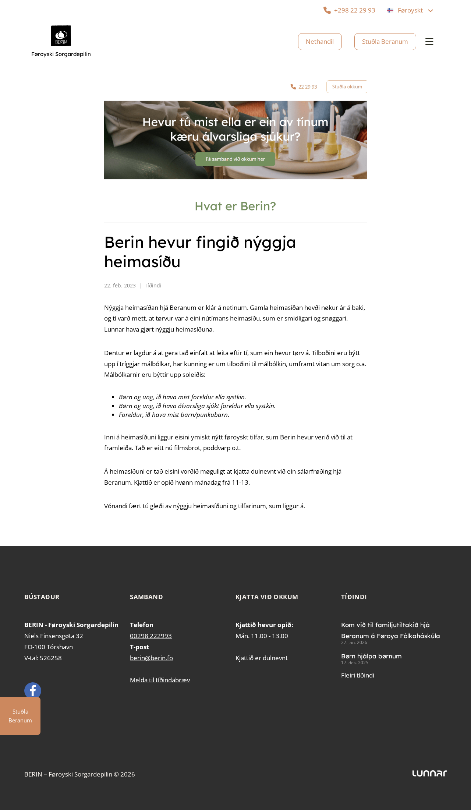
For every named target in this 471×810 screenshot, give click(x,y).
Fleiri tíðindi (357, 675)
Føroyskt (410, 10)
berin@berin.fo (151, 658)
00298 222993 (151, 636)
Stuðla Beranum (385, 41)
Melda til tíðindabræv (160, 680)
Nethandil (320, 41)
